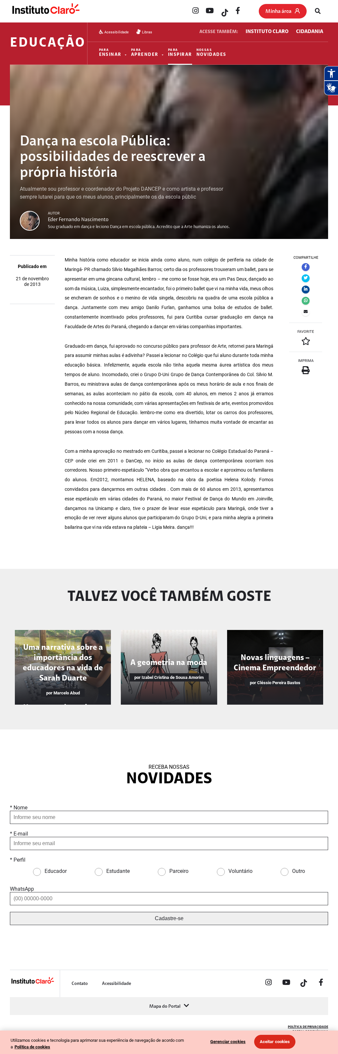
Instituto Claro (267, 31)
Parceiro (178, 871)
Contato (80, 983)
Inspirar (180, 53)
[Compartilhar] (306, 267)
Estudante (118, 871)
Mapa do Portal (165, 1006)
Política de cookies (32, 1046)
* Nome (18, 807)
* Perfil (17, 860)
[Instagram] (195, 11)
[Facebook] (238, 11)
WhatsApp (22, 889)
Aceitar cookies (275, 1041)
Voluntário (240, 871)
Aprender (144, 53)
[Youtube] (210, 11)
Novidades (211, 53)
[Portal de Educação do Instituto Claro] (32, 982)
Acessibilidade (116, 32)
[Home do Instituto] (45, 11)
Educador (56, 871)
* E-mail (19, 834)
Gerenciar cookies (228, 1041)
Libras (146, 32)
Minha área (278, 11)
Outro (298, 871)
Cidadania (309, 31)
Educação (47, 43)
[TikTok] (224, 11)
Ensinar (110, 53)
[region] (169, 1042)
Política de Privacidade (308, 1027)
